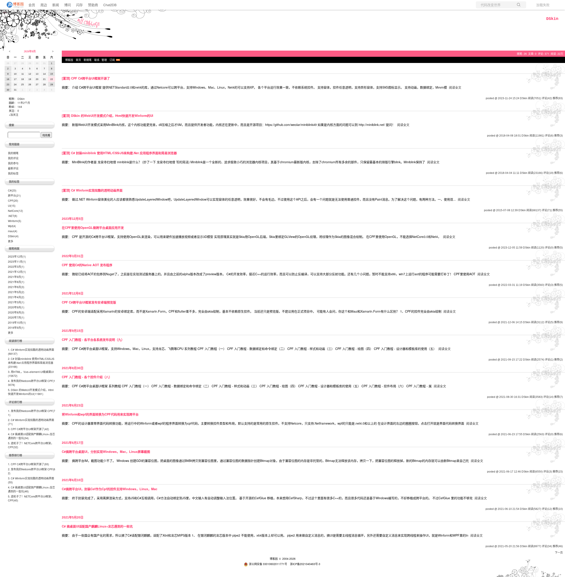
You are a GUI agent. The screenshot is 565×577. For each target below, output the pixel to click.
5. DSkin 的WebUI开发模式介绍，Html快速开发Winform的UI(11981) (31, 392)
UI (11, 205)
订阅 (112, 60)
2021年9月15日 (72, 330)
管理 (104, 60)
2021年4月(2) (16, 297)
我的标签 (13, 173)
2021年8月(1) (16, 282)
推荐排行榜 (15, 455)
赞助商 (93, 4)
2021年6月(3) (16, 287)
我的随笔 (13, 153)
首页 (78, 60)
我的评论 (13, 158)
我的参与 (13, 163)
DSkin (552, 19)
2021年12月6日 (72, 293)
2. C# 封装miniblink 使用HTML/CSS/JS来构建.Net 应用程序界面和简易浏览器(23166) (31, 362)
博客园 (69, 60)
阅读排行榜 (15, 341)
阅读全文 (455, 87)
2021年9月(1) (16, 277)
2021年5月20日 (72, 517)
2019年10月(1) (17, 322)
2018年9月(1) (16, 327)
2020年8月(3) (16, 312)
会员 (31, 4)
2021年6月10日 (72, 480)
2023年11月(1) (17, 261)
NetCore (15, 211)
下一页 (559, 552)
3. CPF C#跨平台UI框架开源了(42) (28, 429)
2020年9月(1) (16, 307)
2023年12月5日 (72, 218)
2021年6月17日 (72, 442)
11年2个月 (23, 102)
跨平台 (14, 195)
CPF (13, 200)
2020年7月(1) (16, 317)
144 (19, 106)
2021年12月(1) (17, 271)
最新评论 (13, 168)
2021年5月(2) (16, 292)
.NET (12, 216)
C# (12, 190)
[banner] (13, 5)
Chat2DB (110, 4)
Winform (14, 221)
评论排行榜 (15, 402)
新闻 (55, 4)
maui (12, 231)
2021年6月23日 (72, 405)
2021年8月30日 (72, 368)
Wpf (12, 226)
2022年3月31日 (72, 256)
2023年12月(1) (17, 256)
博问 (67, 4)
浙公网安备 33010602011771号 (268, 564)
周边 (43, 4)
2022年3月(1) (16, 266)
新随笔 (88, 60)
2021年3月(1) (16, 302)
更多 (10, 241)
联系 (97, 60)
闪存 (79, 4)
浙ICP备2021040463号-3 (305, 564)
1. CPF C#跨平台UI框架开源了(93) (28, 464)
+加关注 (13, 114)
